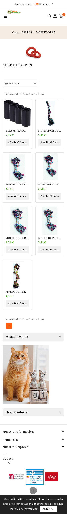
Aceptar (48, 508)
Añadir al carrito (18, 142)
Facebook (34, 491)
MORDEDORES (17, 337)
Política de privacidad (24, 508)
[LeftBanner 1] (26, 374)
